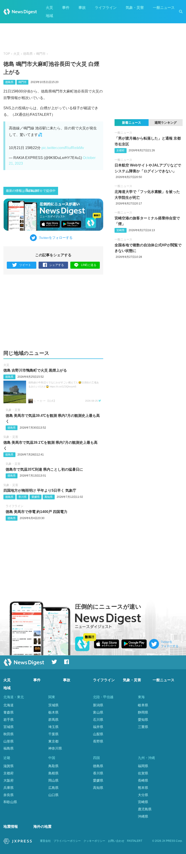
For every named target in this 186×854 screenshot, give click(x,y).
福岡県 (143, 766)
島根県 (53, 773)
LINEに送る (88, 265)
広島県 (53, 788)
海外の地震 (42, 826)
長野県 (98, 741)
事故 (82, 7)
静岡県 (143, 712)
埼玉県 (53, 727)
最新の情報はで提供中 (31, 190)
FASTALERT (134, 840)
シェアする (56, 265)
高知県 (48, 496)
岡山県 (53, 780)
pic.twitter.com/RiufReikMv (63, 148)
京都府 (120, 150)
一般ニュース (164, 7)
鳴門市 (41, 53)
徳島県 (28, 53)
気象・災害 (135, 7)
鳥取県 (53, 766)
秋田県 (8, 734)
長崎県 (143, 780)
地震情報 (10, 826)
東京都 (53, 741)
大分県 (143, 795)
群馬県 (53, 719)
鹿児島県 (145, 809)
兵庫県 (8, 788)
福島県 (8, 748)
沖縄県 (143, 816)
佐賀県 (143, 773)
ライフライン (106, 7)
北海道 (8, 705)
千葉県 (53, 734)
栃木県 (53, 712)
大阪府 (8, 780)
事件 (65, 7)
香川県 (22, 496)
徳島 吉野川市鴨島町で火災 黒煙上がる (35, 370)
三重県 (143, 727)
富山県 (98, 712)
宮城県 (8, 727)
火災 (49, 7)
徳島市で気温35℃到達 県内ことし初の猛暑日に (44, 469)
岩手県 (8, 719)
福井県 (98, 727)
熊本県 (143, 788)
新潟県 (98, 705)
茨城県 (53, 705)
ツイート (25, 265)
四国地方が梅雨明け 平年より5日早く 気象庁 (39, 490)
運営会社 (45, 840)
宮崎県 (120, 230)
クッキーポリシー (94, 840)
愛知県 (143, 719)
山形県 (8, 741)
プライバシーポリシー (67, 840)
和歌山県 (10, 802)
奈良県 (8, 795)
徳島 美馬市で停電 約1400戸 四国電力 (36, 512)
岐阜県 (143, 705)
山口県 (53, 795)
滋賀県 (8, 766)
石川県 (98, 719)
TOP (6, 53)
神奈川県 (55, 748)
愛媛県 (36, 496)
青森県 (8, 712)
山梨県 (98, 734)
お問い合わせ (116, 840)
